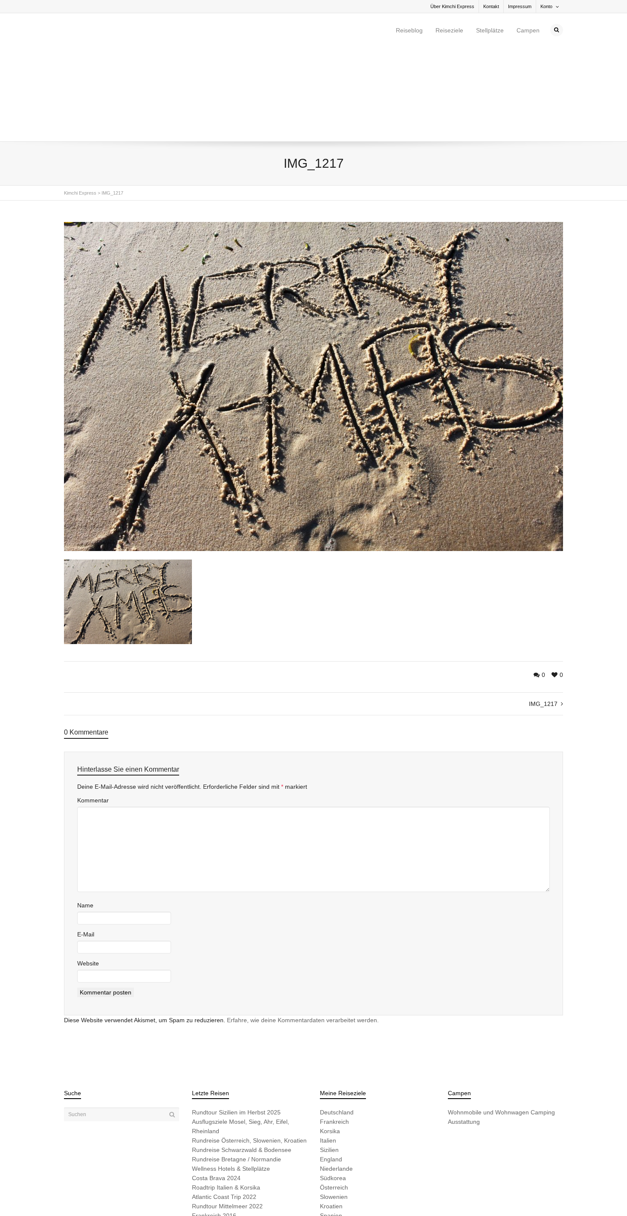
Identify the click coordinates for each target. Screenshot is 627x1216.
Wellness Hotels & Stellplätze (231, 1077)
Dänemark (334, 1143)
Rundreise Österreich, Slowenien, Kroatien (249, 1049)
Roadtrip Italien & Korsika (226, 1096)
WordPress (182, 1195)
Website (88, 872)
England (331, 1068)
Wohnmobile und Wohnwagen (488, 1021)
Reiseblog (409, 30)
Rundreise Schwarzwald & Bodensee (241, 1059)
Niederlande (336, 1077)
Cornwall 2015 (211, 1143)
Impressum (519, 6)
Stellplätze (490, 30)
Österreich (334, 1096)
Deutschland (337, 1021)
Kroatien (331, 1115)
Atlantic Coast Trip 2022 (224, 1105)
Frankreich (334, 1030)
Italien (328, 1049)
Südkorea (333, 1087)
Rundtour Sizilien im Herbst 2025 (236, 1021)
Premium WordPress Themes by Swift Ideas (244, 1195)
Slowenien (334, 1105)
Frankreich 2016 (214, 1124)
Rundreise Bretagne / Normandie (236, 1068)
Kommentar (93, 709)
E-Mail (85, 843)
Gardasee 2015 (213, 1134)
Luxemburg (335, 1134)
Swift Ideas (129, 1195)
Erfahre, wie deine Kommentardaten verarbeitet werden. (303, 929)
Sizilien (329, 1059)
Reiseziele (449, 30)
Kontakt (491, 6)
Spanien (331, 1124)
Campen (528, 30)
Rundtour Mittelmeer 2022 (227, 1115)
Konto (546, 6)
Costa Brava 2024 (216, 1087)
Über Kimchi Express (452, 6)
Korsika (330, 1040)
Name (85, 814)
